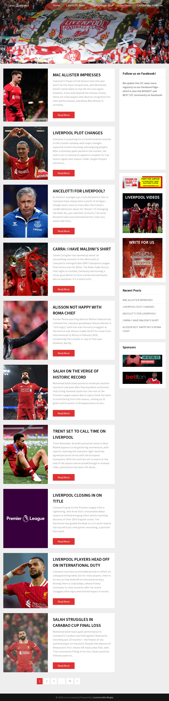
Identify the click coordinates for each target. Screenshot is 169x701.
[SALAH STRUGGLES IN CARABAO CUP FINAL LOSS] (25, 642)
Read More (64, 115)
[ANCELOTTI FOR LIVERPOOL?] (25, 211)
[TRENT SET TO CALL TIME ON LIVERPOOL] (25, 454)
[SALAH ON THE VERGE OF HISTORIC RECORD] (25, 392)
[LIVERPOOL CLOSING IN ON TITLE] (25, 518)
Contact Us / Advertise (149, 5)
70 (70, 681)
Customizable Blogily (103, 697)
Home (56, 5)
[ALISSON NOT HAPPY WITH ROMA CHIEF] (25, 330)
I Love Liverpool (18, 5)
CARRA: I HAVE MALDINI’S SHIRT (82, 249)
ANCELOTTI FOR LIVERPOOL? (79, 191)
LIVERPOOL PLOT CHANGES (78, 132)
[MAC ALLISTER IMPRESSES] (25, 95)
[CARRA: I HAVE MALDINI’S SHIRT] (25, 269)
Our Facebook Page (102, 5)
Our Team (125, 5)
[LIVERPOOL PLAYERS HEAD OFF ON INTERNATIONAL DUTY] (25, 580)
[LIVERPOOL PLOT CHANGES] (25, 153)
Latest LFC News (75, 5)
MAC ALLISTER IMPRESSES (77, 74)
